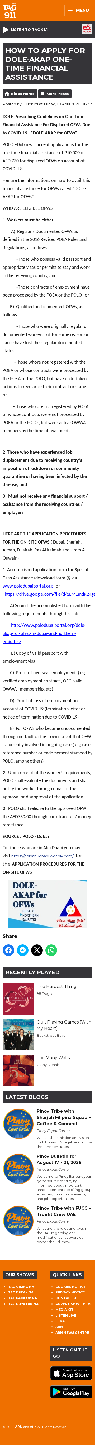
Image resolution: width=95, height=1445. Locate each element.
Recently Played (32, 972)
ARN (59, 1327)
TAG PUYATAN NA (23, 1304)
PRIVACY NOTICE (70, 1292)
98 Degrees (47, 993)
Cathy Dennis (48, 1065)
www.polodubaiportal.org (28, 586)
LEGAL (61, 1321)
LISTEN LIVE (65, 1315)
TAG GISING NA (21, 1287)
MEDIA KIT (64, 1310)
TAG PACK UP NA (22, 1298)
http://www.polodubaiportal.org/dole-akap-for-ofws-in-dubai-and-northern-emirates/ (44, 633)
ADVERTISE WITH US (73, 1304)
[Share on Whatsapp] (51, 950)
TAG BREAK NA (21, 1292)
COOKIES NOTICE (70, 1287)
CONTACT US (66, 1298)
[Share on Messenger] (22, 950)
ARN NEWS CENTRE (72, 1333)
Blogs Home (23, 93)
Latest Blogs (26, 1097)
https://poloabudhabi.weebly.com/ (42, 856)
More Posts (58, 93)
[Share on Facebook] (8, 950)
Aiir (33, 1427)
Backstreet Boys (51, 1035)
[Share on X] (37, 950)
